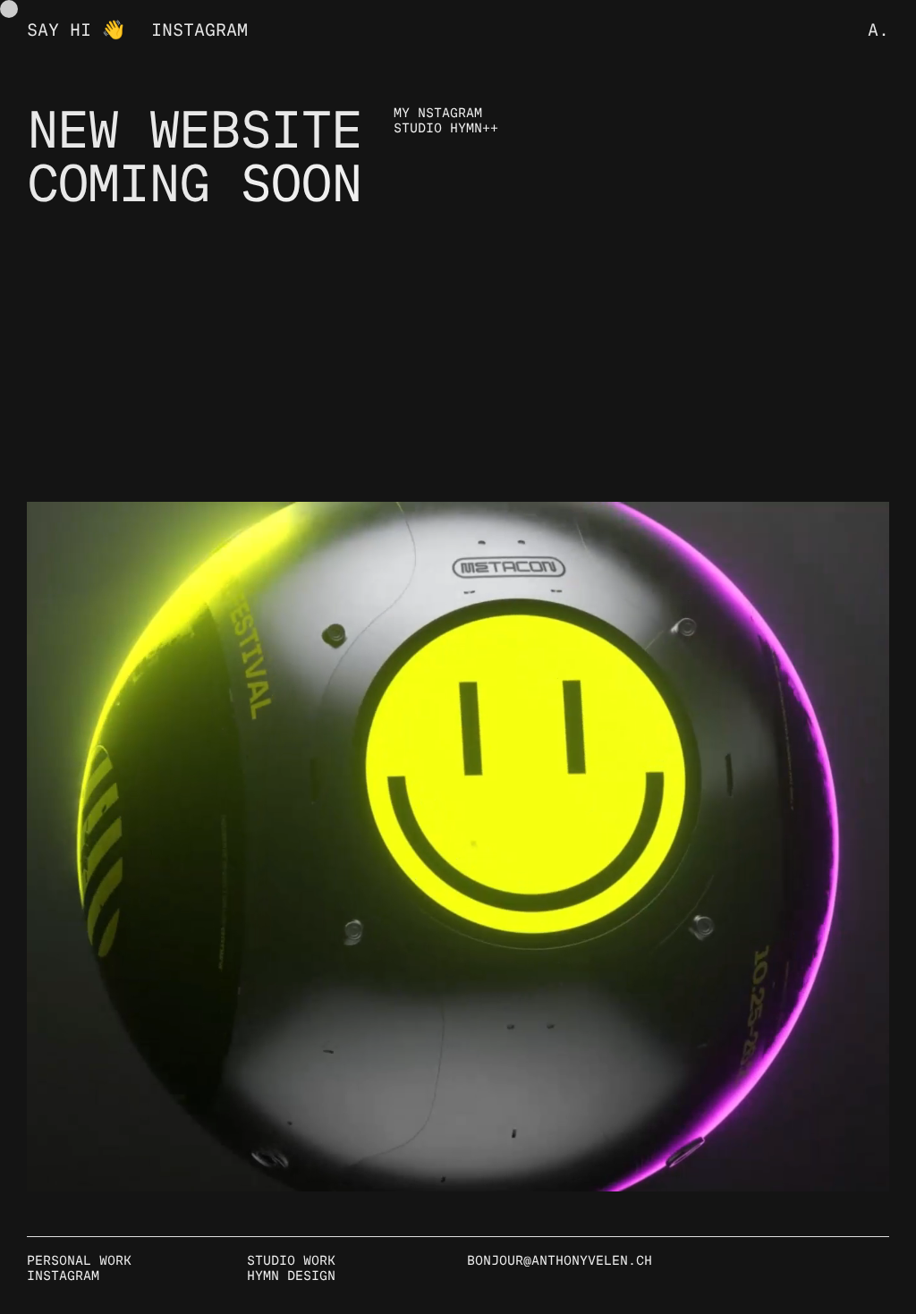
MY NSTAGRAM (438, 114)
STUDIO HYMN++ (446, 129)
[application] (458, 846)
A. (878, 31)
